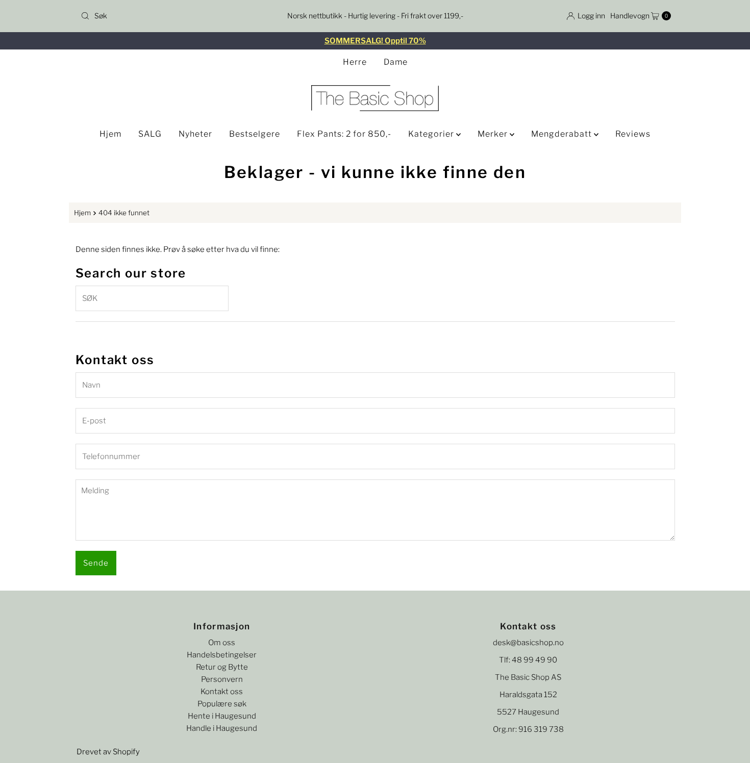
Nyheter (195, 134)
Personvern (222, 679)
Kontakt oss (222, 691)
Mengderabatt (562, 134)
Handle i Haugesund (221, 728)
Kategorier (432, 134)
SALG (150, 134)
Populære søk (221, 703)
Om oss (221, 642)
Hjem (110, 134)
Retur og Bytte (222, 667)
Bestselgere (254, 134)
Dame (396, 62)
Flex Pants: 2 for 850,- (344, 134)
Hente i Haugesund (222, 716)
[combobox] (173, 16)
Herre (355, 62)
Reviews (633, 134)
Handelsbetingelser (222, 654)
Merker (494, 134)
